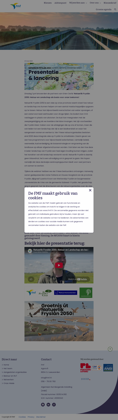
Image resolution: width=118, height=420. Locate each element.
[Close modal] (90, 190)
